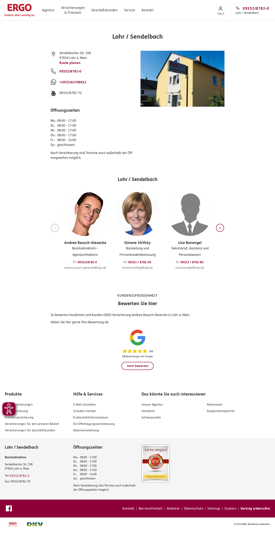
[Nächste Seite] (220, 228)
